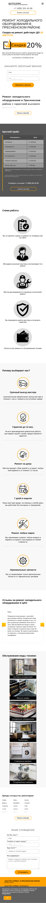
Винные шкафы (23, 698)
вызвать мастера (23, 189)
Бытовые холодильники (23, 677)
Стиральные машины (23, 761)
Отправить (23, 872)
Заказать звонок (23, 85)
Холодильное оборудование (23, 719)
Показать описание (23, 113)
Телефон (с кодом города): (17, 841)
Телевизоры (23, 740)
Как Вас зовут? (12, 835)
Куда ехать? (11, 848)
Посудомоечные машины (23, 782)
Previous (4, 624)
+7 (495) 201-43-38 (23, 8)
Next (42, 624)
